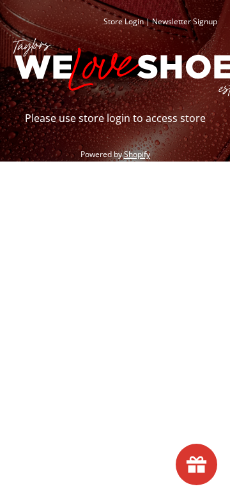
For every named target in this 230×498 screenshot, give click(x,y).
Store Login (123, 21)
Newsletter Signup (184, 21)
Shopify (137, 154)
